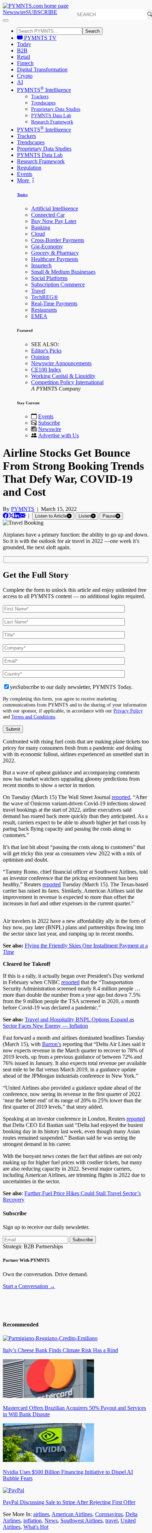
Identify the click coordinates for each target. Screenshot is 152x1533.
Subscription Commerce (58, 284)
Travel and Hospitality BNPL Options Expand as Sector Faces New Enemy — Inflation (68, 1022)
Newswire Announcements (61, 363)
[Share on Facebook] (5, 516)
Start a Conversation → (29, 1286)
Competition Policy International (67, 382)
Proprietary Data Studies (55, 109)
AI (20, 82)
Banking (40, 227)
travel (111, 1521)
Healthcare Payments (54, 259)
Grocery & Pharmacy (55, 253)
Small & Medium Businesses (63, 272)
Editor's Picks (46, 351)
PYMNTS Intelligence (44, 90)
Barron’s (51, 1044)
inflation (32, 1521)
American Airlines (72, 1514)
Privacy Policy (128, 711)
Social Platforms (49, 278)
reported (121, 797)
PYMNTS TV (40, 38)
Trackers (39, 96)
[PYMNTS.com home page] (36, 6)
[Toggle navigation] (5, 20)
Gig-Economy (47, 246)
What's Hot (35, 1527)
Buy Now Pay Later (53, 221)
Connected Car (48, 215)
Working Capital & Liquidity (63, 376)
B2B (22, 50)
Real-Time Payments (54, 303)
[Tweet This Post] (11, 516)
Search (92, 31)
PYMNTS (22, 509)
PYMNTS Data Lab (51, 115)
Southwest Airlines (81, 1521)
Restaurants (44, 310)
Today (24, 44)
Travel (38, 291)
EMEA (39, 316)
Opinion (40, 357)
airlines (41, 1514)
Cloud (38, 234)
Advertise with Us (58, 435)
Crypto (25, 76)
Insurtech (41, 265)
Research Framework (52, 122)
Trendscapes (43, 103)
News (51, 1521)
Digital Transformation (42, 69)
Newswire (14, 12)
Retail (23, 57)
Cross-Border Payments (57, 240)
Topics (22, 194)
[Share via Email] (22, 516)
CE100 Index (46, 370)
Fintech (25, 63)
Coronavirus (109, 1514)
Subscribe (49, 423)
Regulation (29, 168)
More (23, 180)
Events (24, 174)
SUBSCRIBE (41, 12)
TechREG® (44, 297)
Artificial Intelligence (54, 208)
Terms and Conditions (33, 717)
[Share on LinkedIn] (17, 516)
